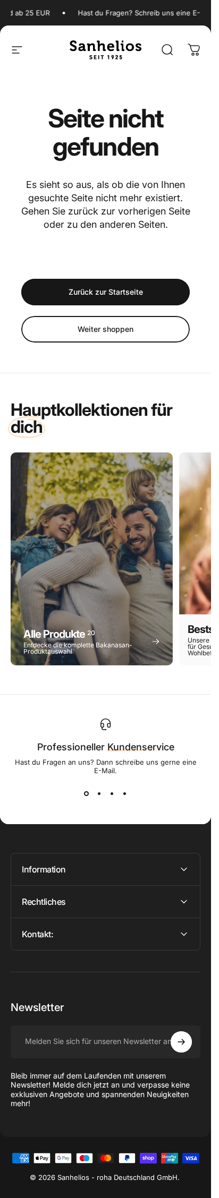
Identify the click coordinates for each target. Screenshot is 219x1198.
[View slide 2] (99, 794)
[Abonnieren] (181, 1041)
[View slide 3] (112, 794)
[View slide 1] (86, 794)
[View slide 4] (125, 794)
